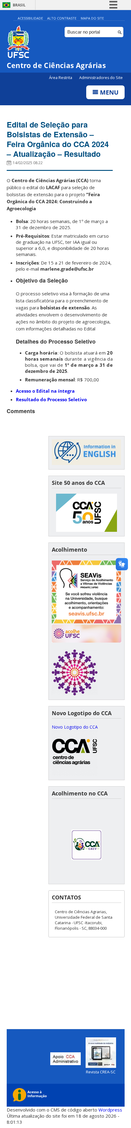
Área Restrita (61, 77)
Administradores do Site (101, 77)
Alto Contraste (61, 18)
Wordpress (110, 1110)
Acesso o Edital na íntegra (45, 391)
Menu (108, 92)
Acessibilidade (30, 18)
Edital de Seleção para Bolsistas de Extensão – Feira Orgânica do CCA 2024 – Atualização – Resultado (58, 139)
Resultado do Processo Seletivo (51, 399)
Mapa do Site (92, 18)
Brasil (19, 5)
